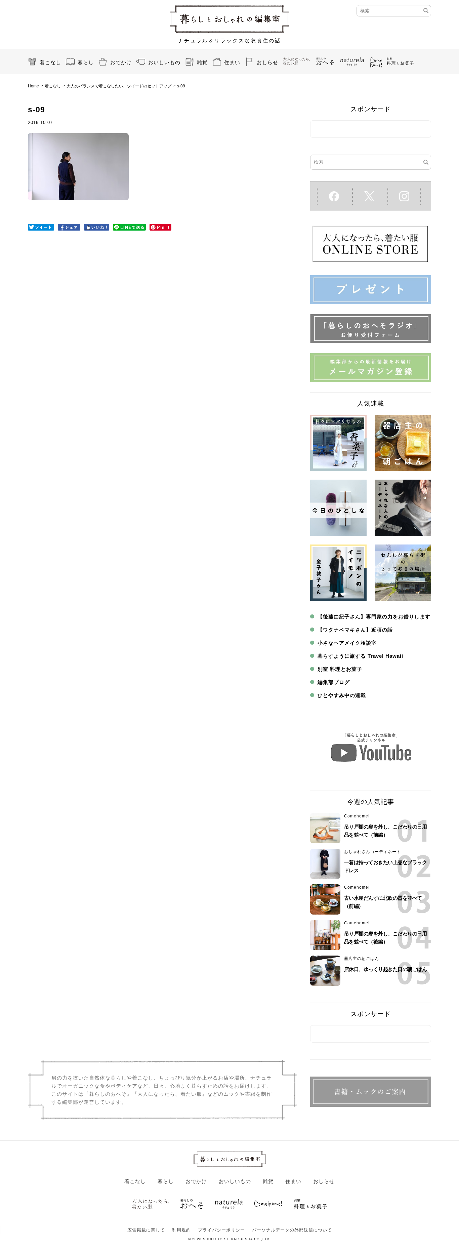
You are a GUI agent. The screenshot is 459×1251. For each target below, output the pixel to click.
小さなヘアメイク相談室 (347, 643)
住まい (232, 62)
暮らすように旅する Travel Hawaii (360, 656)
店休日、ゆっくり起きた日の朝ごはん (385, 969)
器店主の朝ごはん (361, 958)
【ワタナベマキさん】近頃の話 (355, 630)
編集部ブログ (334, 682)
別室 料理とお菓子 (340, 669)
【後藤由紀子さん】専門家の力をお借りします (374, 616)
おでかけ (121, 62)
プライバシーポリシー (221, 1230)
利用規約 (181, 1230)
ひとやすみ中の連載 (342, 695)
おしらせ (267, 62)
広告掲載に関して (146, 1230)
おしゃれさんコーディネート (372, 851)
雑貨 (202, 62)
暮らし (86, 62)
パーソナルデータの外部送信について (292, 1230)
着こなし (50, 62)
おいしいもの (164, 62)
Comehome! (357, 816)
